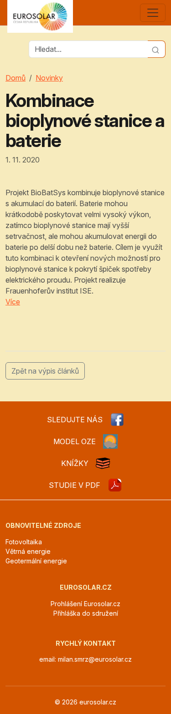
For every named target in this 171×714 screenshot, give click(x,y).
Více (12, 301)
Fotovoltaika (23, 542)
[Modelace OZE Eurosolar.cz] (110, 441)
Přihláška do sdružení (85, 613)
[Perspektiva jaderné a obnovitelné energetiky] (115, 485)
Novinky (49, 77)
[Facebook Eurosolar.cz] (117, 419)
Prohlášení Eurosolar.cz (85, 604)
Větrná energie (28, 551)
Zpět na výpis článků (45, 370)
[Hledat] (157, 49)
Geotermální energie (36, 561)
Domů (15, 77)
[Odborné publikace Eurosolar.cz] (103, 463)
